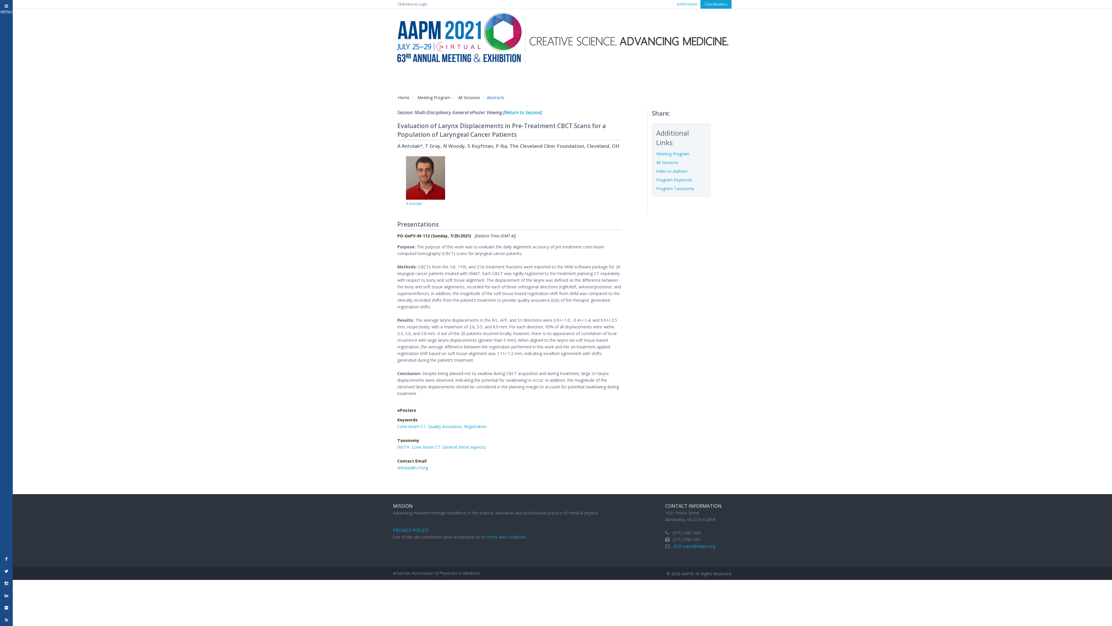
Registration (475, 426)
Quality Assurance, (446, 426)
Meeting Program (433, 97)
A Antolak (414, 203)
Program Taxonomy (675, 188)
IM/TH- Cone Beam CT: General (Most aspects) (441, 447)
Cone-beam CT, (412, 426)
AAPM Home (687, 4)
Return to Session (522, 112)
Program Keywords (674, 180)
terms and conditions (506, 537)
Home (403, 97)
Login (422, 4)
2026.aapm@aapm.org (694, 546)
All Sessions (469, 97)
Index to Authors (671, 171)
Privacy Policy (411, 530)
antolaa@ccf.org (412, 467)
